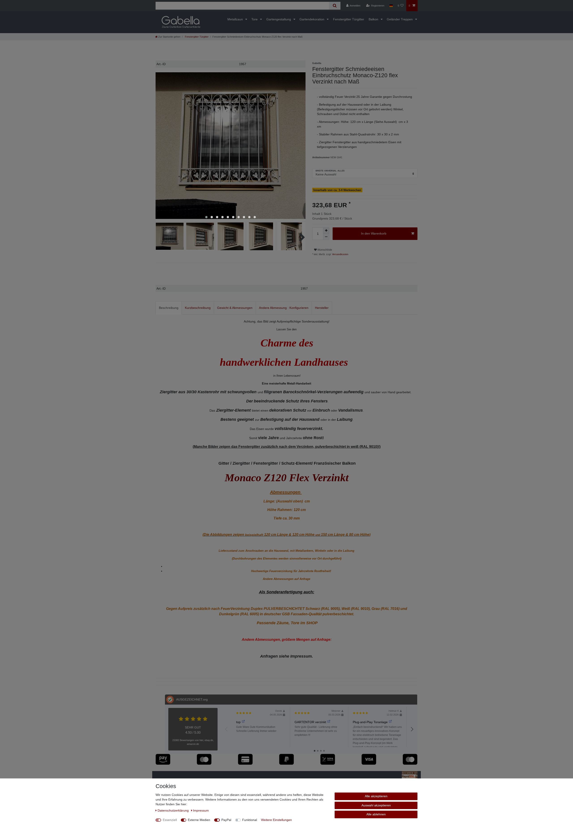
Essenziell (170, 820)
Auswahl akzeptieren (376, 805)
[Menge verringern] (326, 237)
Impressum (201, 810)
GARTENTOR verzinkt (310, 722)
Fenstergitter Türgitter (348, 19)
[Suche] (334, 6)
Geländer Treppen (400, 19)
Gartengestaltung (279, 19)
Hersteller (322, 308)
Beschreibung (168, 308)
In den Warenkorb (373, 233)
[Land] (391, 5)
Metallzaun (235, 19)
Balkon (374, 19)
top (238, 722)
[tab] (169, 307)
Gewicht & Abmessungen (234, 308)
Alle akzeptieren (376, 796)
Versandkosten (339, 254)
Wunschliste (324, 249)
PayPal (226, 820)
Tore (255, 19)
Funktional (249, 820)
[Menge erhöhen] (326, 230)
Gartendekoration (312, 19)
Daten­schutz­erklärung (174, 810)
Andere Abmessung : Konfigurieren (283, 308)
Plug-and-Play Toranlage (370, 722)
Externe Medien (199, 820)
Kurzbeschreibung (198, 308)
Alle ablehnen (376, 814)
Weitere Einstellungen (276, 820)
